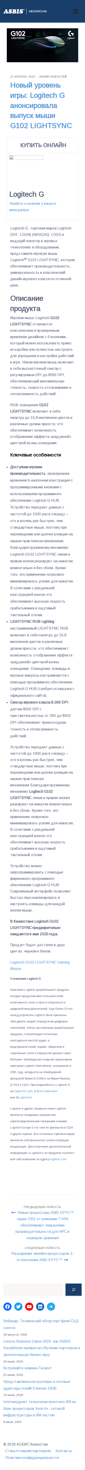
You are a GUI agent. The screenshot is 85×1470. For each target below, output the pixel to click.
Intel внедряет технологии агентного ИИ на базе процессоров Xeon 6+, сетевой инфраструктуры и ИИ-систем (39, 1408)
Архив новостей (53, 76)
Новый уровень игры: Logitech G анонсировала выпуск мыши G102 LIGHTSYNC (41, 105)
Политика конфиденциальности (32, 1458)
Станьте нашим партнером (28, 1451)
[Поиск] (74, 1290)
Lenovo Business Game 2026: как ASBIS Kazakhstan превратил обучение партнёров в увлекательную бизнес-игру (41, 1348)
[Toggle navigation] (75, 11)
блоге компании (46, 1091)
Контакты (64, 1451)
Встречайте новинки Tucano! (27, 1368)
